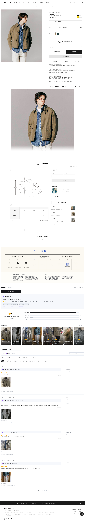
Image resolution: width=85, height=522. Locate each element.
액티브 (34, 2)
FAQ (75, 511)
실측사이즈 (56, 38)
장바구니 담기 (57, 51)
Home (33, 6)
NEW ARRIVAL (52, 503)
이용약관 (9, 510)
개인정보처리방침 (16, 510)
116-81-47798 (12, 514)
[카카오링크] (79, 86)
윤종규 (53, 512)
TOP (80, 503)
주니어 (41, 2)
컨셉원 (47, 2)
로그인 (70, 2)
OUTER (42, 6)
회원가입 (73, 2)
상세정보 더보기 (42, 155)
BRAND (79, 509)
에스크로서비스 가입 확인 (45, 514)
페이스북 (75, 86)
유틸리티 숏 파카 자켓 (49, 6)
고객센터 (77, 2)
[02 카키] (55, 34)
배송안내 (81, 27)
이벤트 (74, 513)
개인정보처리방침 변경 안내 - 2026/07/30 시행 (29, 503)
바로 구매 (74, 51)
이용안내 (5, 510)
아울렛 (36, 6)
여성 (29, 2)
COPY (56, 17)
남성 (23, 2)
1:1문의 (74, 509)
